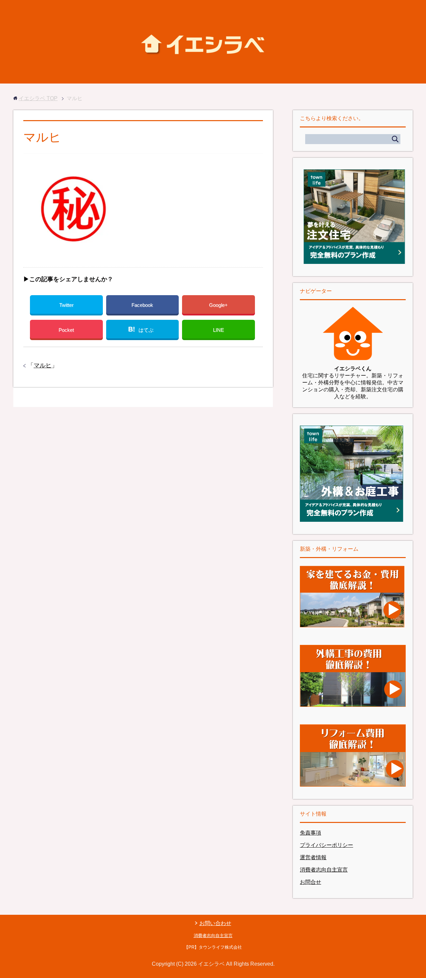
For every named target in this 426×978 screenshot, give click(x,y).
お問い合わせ (215, 923)
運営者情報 (313, 857)
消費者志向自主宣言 (324, 870)
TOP (38, 98)
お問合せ (310, 882)
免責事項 (310, 833)
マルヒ (43, 365)
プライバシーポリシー (326, 845)
